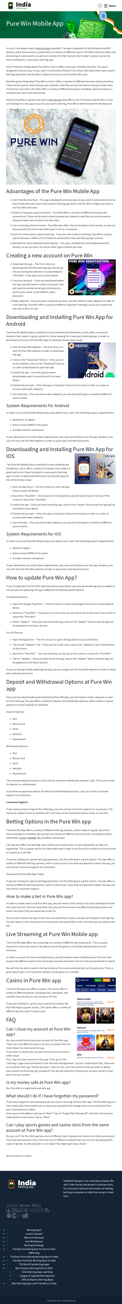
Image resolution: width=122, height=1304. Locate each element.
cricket (23, 837)
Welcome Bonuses (34, 1237)
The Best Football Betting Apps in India (34, 1260)
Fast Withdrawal (34, 1241)
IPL (39, 837)
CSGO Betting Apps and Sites (37, 1271)
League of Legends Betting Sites (37, 1275)
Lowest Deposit (34, 1233)
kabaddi (32, 837)
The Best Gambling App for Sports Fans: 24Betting (34, 1250)
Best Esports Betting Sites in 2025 (34, 1268)
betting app (54, 99)
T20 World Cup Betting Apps (34, 1264)
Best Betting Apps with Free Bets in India (34, 1283)
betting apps (43, 48)
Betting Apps (34, 1229)
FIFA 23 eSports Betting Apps (37, 1279)
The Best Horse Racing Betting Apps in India (34, 1256)
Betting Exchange (34, 1245)
